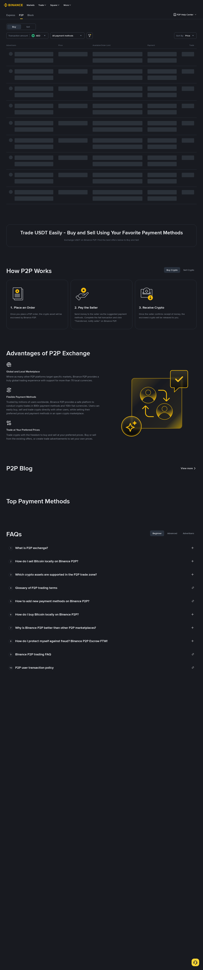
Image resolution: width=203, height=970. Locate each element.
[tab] (10, 15)
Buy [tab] (14, 26)
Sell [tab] (28, 26)
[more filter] (89, 35)
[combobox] (39, 35)
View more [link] (187, 468)
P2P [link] (21, 15)
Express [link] (10, 15)
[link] (104, 588)
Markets (31, 5)
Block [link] (30, 15)
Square (53, 5)
